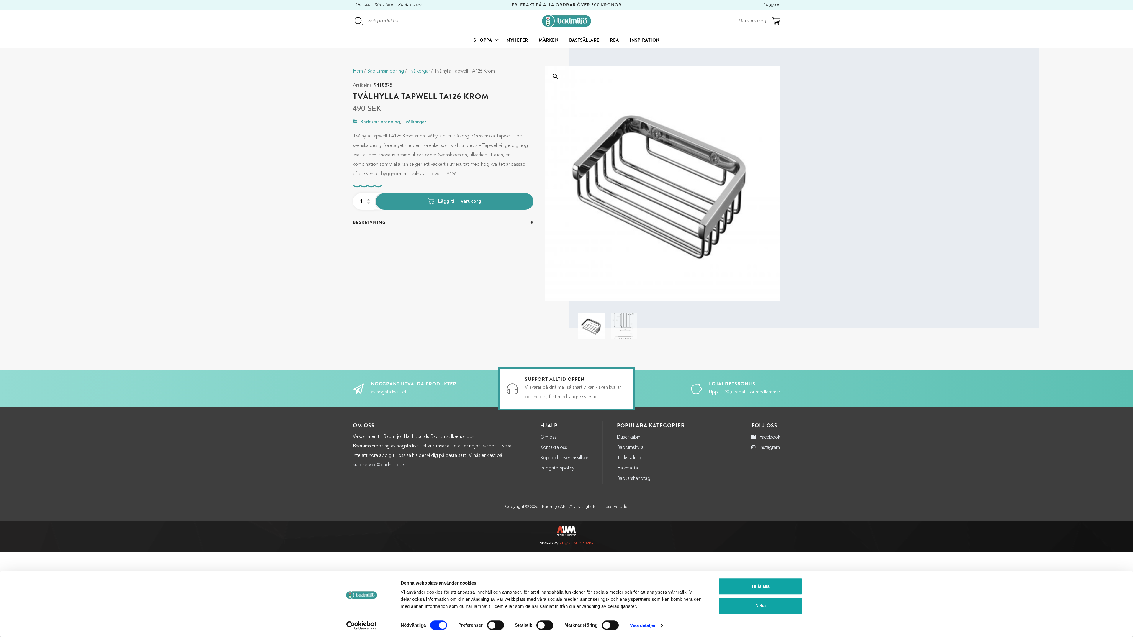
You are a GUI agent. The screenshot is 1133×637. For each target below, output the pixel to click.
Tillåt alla (760, 586)
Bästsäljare (584, 40)
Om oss (362, 5)
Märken (549, 40)
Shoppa (483, 40)
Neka (760, 605)
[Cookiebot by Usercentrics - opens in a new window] (361, 625)
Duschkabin (628, 437)
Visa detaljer (643, 625)
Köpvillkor (383, 5)
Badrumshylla (630, 447)
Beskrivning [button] (369, 222)
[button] (555, 76)
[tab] (443, 222)
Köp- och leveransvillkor (564, 458)
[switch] (495, 625)
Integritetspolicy (557, 468)
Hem (358, 71)
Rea (614, 40)
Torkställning (630, 458)
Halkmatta (627, 468)
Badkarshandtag (633, 478)
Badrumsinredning (385, 71)
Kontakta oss (410, 5)
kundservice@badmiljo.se (378, 465)
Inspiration (645, 40)
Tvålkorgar (419, 71)
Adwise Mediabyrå (576, 543)
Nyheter (517, 40)
